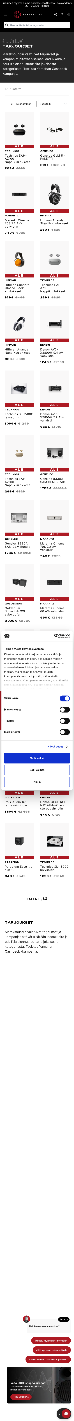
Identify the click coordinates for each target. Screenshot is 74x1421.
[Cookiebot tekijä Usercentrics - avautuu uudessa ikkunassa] (54, 636)
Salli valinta (37, 769)
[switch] (65, 709)
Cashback (12, 951)
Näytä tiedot (55, 746)
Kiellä (37, 781)
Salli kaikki (37, 758)
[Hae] (7, 25)
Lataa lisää (37, 899)
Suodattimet (23, 103)
